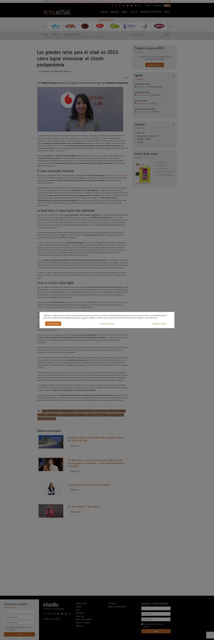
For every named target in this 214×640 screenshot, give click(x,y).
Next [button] (169, 26)
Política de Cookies (107, 324)
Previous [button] (44, 26)
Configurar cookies (159, 324)
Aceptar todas (53, 324)
